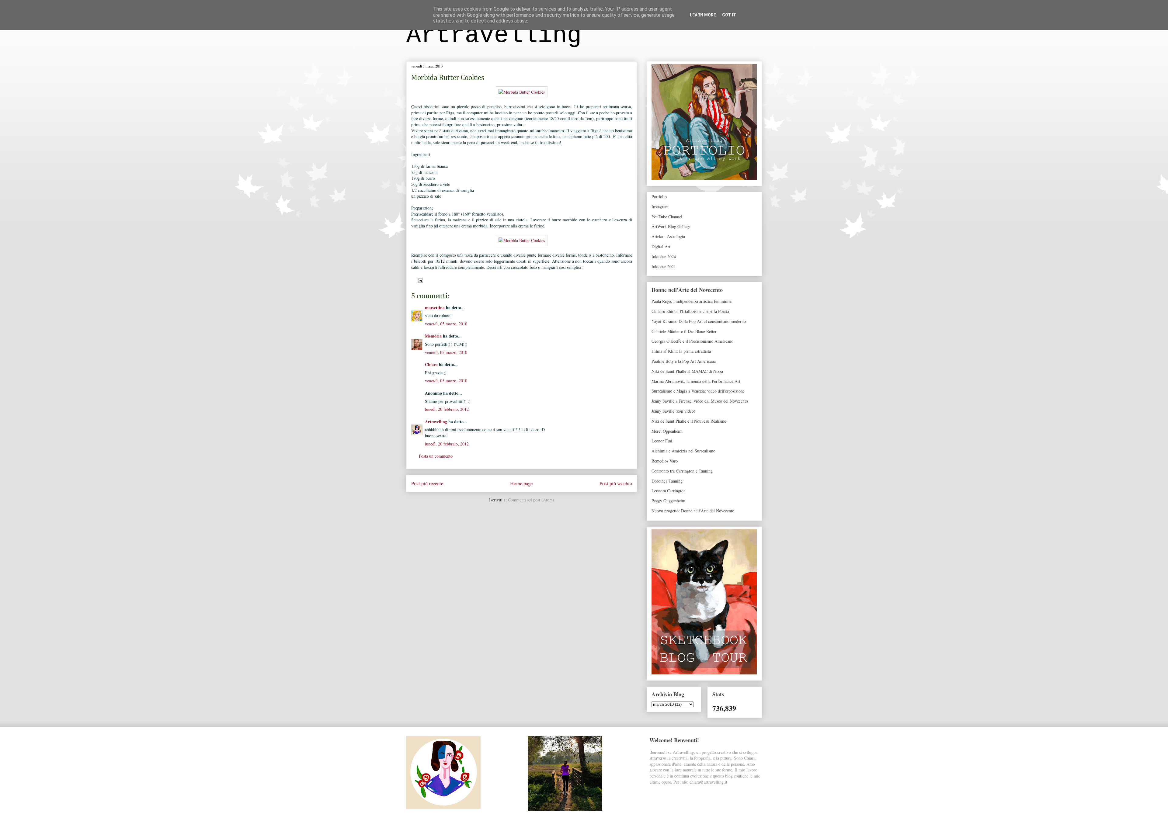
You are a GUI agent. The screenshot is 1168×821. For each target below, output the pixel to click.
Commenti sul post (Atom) (531, 500)
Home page (521, 483)
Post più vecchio (616, 483)
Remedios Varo (665, 461)
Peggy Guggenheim (668, 501)
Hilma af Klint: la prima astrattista (681, 351)
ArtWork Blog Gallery (671, 226)
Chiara (431, 364)
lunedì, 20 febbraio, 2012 (447, 409)
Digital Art (661, 246)
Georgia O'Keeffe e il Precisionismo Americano (692, 341)
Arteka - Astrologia (668, 236)
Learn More (703, 14)
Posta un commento (436, 456)
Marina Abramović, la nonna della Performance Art (696, 381)
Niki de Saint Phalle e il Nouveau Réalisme (689, 421)
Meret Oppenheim (667, 431)
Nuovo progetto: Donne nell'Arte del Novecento (693, 511)
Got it (729, 14)
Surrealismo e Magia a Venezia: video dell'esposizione (698, 391)
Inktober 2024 (664, 256)
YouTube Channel (667, 217)
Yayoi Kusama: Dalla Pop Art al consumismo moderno (699, 321)
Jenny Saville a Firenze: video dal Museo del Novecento (700, 401)
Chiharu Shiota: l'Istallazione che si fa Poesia (690, 311)
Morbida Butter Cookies (447, 77)
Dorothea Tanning (667, 481)
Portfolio (659, 196)
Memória (433, 336)
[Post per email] (419, 279)
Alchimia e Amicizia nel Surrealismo (683, 451)
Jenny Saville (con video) (673, 411)
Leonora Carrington (669, 491)
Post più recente (427, 483)
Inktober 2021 (664, 266)
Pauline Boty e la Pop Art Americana (684, 361)
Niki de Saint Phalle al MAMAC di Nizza (687, 371)
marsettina (435, 307)
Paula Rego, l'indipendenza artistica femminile (692, 301)
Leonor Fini (662, 441)
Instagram (660, 207)
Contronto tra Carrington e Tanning (682, 471)
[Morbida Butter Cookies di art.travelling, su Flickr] (522, 92)
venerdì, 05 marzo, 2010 (446, 324)
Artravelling (494, 35)
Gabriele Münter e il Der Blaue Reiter (684, 331)
